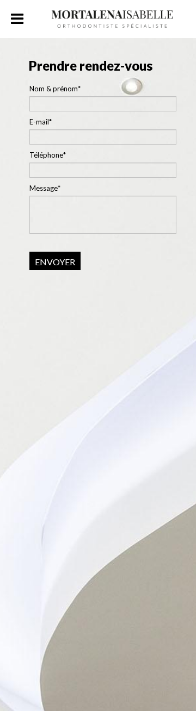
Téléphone (46, 155)
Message (43, 188)
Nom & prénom (53, 88)
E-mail (39, 121)
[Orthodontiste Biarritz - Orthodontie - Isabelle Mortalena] (112, 14)
